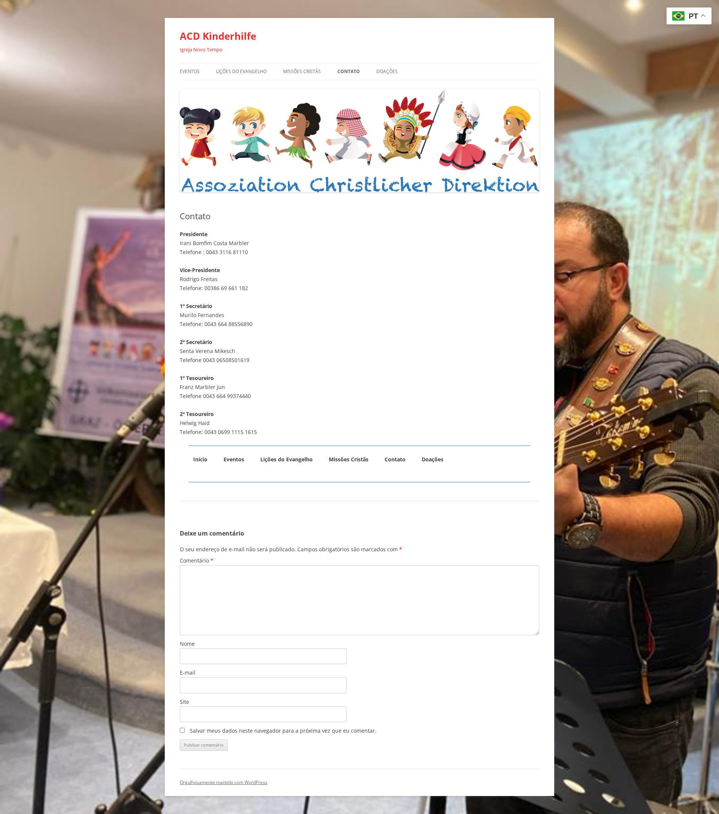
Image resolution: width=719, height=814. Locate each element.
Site (184, 701)
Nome (187, 643)
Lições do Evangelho (241, 71)
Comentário (196, 560)
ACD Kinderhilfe (218, 36)
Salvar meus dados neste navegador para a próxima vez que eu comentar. (283, 730)
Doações (387, 71)
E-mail (187, 672)
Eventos (190, 71)
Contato (348, 71)
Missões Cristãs (302, 71)
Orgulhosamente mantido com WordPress (223, 782)
